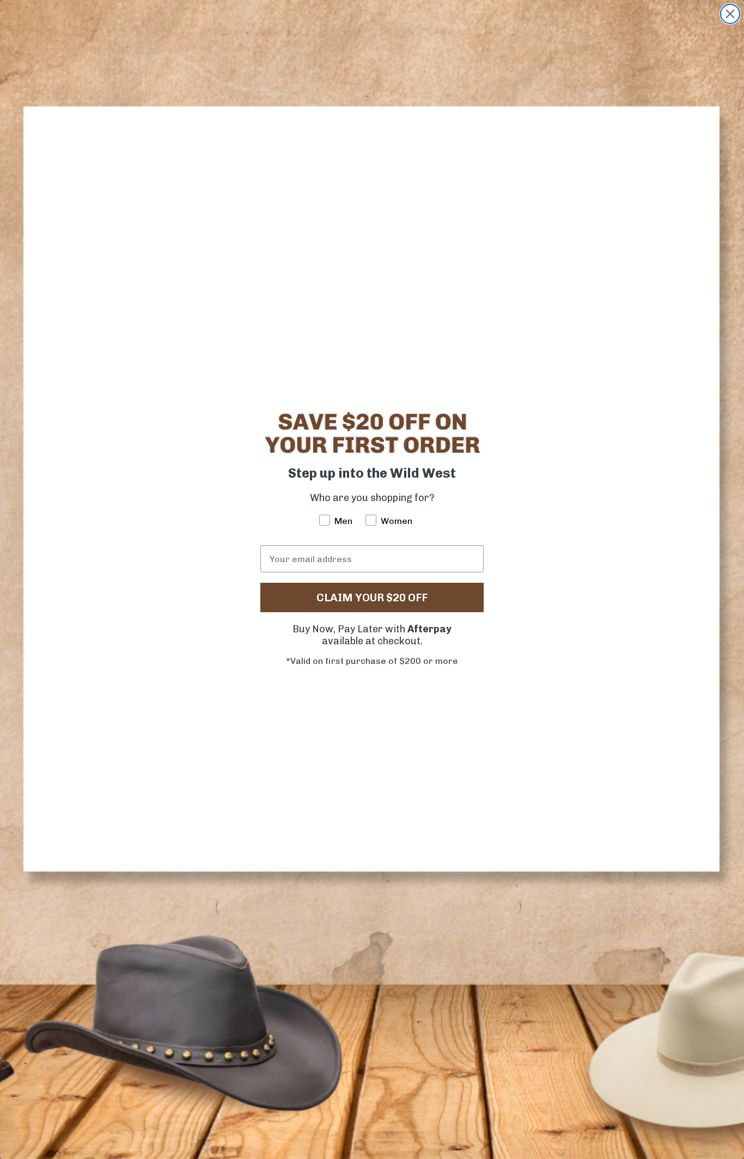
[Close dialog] (730, 13)
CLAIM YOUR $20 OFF (372, 597)
